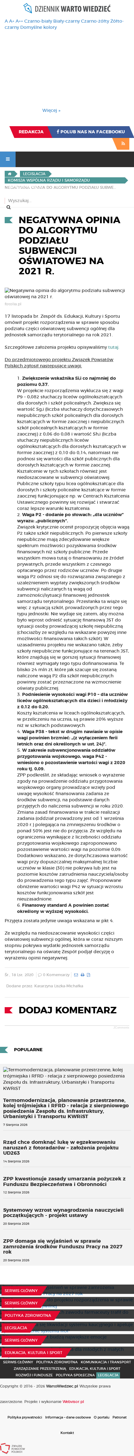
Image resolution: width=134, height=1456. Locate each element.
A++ (19, 21)
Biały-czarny (66, 21)
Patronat (119, 1417)
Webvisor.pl (73, 1402)
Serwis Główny (18, 1362)
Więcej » (51, 110)
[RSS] (123, 144)
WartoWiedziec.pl (62, 1386)
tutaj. (113, 347)
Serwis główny (21, 1291)
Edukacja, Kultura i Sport (33, 1353)
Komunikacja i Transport (106, 1362)
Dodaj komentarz (68, 1010)
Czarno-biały (38, 21)
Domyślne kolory (38, 27)
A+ (11, 21)
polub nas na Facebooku (92, 132)
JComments (121, 1027)
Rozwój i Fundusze (34, 1375)
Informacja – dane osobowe (68, 1417)
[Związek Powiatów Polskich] (12, 1448)
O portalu (101, 1417)
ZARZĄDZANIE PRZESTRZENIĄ (40, 1368)
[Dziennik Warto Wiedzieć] (67, 8)
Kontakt (67, 1433)
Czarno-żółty (95, 21)
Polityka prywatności (24, 1417)
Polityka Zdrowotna (28, 1315)
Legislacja (16, 1328)
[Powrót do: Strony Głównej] (9, 174)
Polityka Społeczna (75, 1375)
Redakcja (31, 132)
